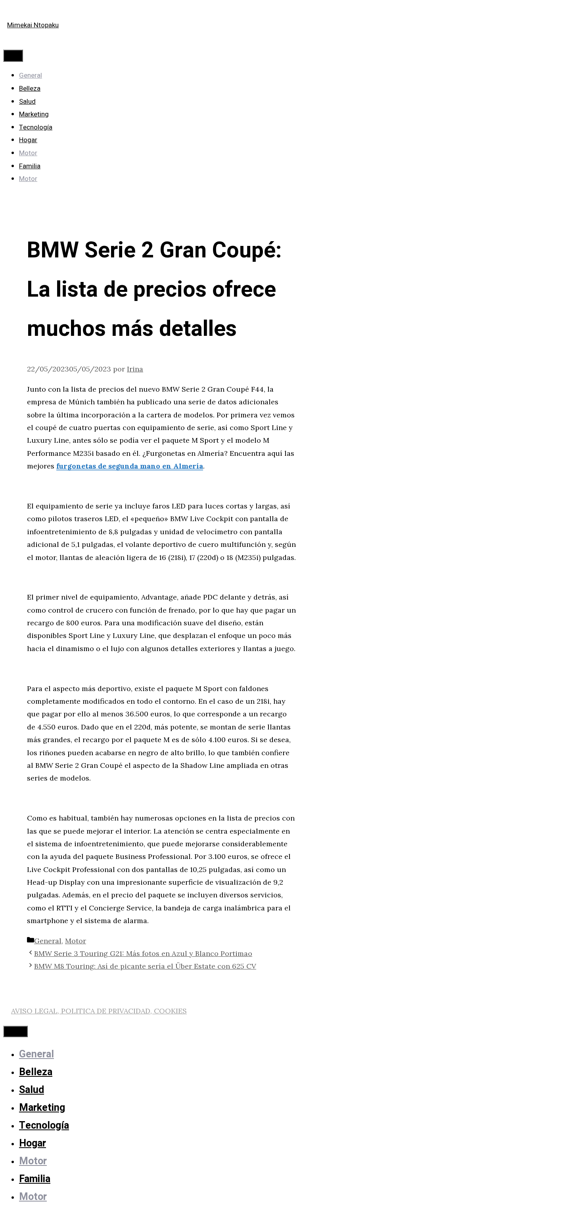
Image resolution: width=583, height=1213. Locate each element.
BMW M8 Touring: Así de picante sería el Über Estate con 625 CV (145, 966)
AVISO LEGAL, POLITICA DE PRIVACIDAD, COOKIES (99, 1010)
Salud (27, 102)
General (30, 75)
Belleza (29, 88)
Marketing (34, 114)
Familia (29, 166)
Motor (28, 153)
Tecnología (35, 127)
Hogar (28, 140)
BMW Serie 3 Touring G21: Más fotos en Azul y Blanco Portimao (143, 953)
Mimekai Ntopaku (33, 25)
